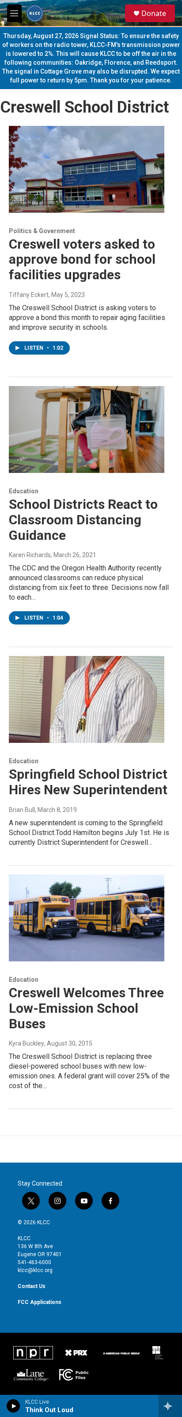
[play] (13, 1405)
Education (23, 491)
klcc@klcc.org (35, 1270)
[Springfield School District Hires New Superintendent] (86, 699)
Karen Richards (30, 554)
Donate (153, 13)
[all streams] (170, 1406)
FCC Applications (39, 1302)
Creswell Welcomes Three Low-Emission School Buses (86, 1008)
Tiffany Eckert (29, 294)
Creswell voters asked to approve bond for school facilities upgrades (82, 259)
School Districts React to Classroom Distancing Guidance (83, 519)
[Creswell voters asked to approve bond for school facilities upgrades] (86, 169)
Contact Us (32, 1286)
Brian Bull (22, 809)
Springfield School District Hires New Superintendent (88, 781)
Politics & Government (42, 230)
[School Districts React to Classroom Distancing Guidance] (86, 429)
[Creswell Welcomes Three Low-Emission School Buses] (86, 917)
